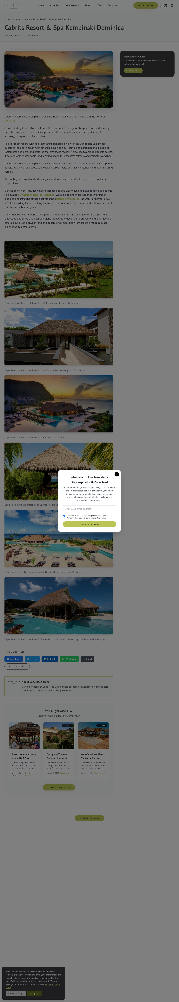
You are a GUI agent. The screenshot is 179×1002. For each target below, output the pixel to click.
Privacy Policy (72, 518)
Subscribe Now (89, 524)
